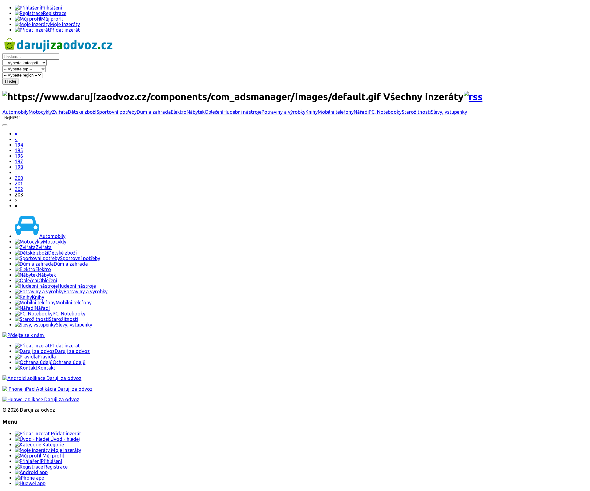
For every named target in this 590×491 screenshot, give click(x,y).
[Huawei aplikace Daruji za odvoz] (40, 399)
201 (19, 183)
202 (19, 189)
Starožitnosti (416, 112)
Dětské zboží (82, 112)
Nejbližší (12, 118)
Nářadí (361, 112)
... (16, 172)
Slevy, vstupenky (449, 112)
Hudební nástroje (242, 112)
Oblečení (214, 112)
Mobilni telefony (336, 112)
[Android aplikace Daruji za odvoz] (41, 378)
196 (19, 156)
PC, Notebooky (385, 112)
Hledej (10, 81)
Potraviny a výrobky (283, 112)
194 (19, 145)
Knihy (311, 112)
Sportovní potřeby (116, 112)
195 (19, 150)
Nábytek (196, 112)
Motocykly (40, 112)
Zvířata (60, 112)
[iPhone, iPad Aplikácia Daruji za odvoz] (47, 389)
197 (19, 161)
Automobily (15, 112)
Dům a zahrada (154, 112)
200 (19, 178)
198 (19, 167)
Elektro (179, 112)
